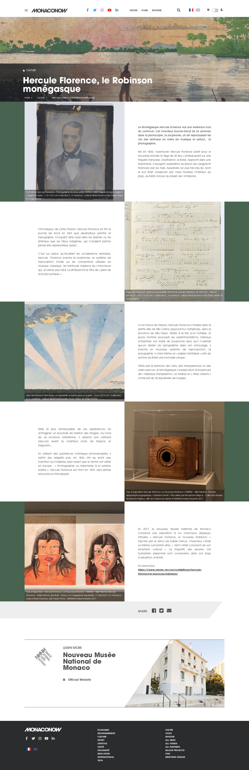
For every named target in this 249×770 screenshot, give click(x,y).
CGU (167, 754)
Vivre (144, 11)
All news (170, 740)
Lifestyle (102, 744)
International (106, 757)
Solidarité (103, 751)
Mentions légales (175, 757)
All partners (172, 747)
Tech (100, 761)
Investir (156, 11)
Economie (103, 730)
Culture (31, 70)
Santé (101, 747)
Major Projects (174, 751)
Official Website (79, 680)
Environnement (106, 734)
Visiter (133, 11)
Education (104, 754)
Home (27, 98)
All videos (171, 744)
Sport (101, 740)
